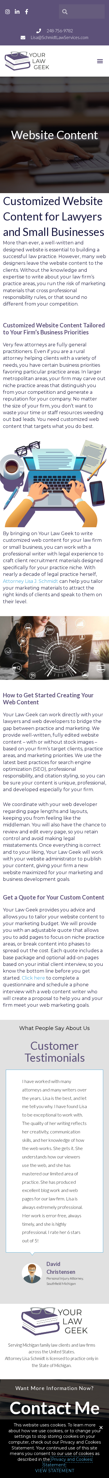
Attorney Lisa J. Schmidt (30, 581)
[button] (100, 61)
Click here (33, 978)
